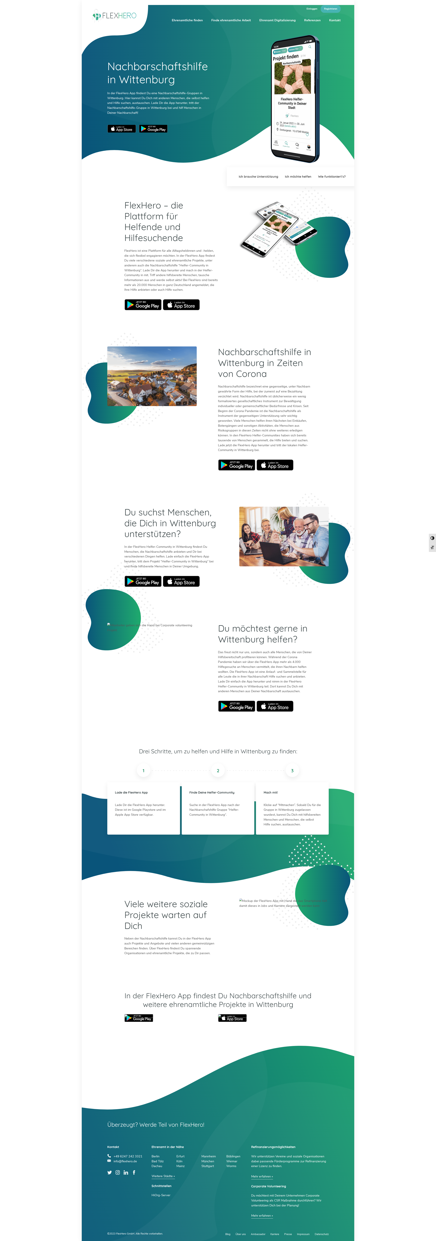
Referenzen (312, 20)
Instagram (117, 1172)
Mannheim (208, 1156)
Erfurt (180, 1156)
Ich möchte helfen (298, 177)
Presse (288, 1234)
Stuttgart (207, 1166)
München (207, 1161)
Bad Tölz (158, 1161)
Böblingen (233, 1156)
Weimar (231, 1161)
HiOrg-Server (161, 1195)
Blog (227, 1234)
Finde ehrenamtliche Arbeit (231, 20)
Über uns (241, 1234)
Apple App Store (121, 129)
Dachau (157, 1166)
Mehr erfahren (261, 1176)
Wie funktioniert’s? (332, 177)
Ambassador (258, 1234)
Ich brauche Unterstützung (258, 177)
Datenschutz (322, 1234)
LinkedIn (126, 1172)
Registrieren (330, 8)
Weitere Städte (162, 1176)
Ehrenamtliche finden (187, 20)
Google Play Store (153, 129)
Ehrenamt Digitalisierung (277, 20)
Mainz (180, 1166)
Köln (179, 1161)
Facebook (134, 1172)
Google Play (143, 305)
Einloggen (312, 8)
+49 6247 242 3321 (128, 1156)
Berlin (155, 1156)
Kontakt (335, 20)
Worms (231, 1166)
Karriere (274, 1234)
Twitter (109, 1172)
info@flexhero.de (125, 1160)
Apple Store (181, 305)
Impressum (303, 1234)
